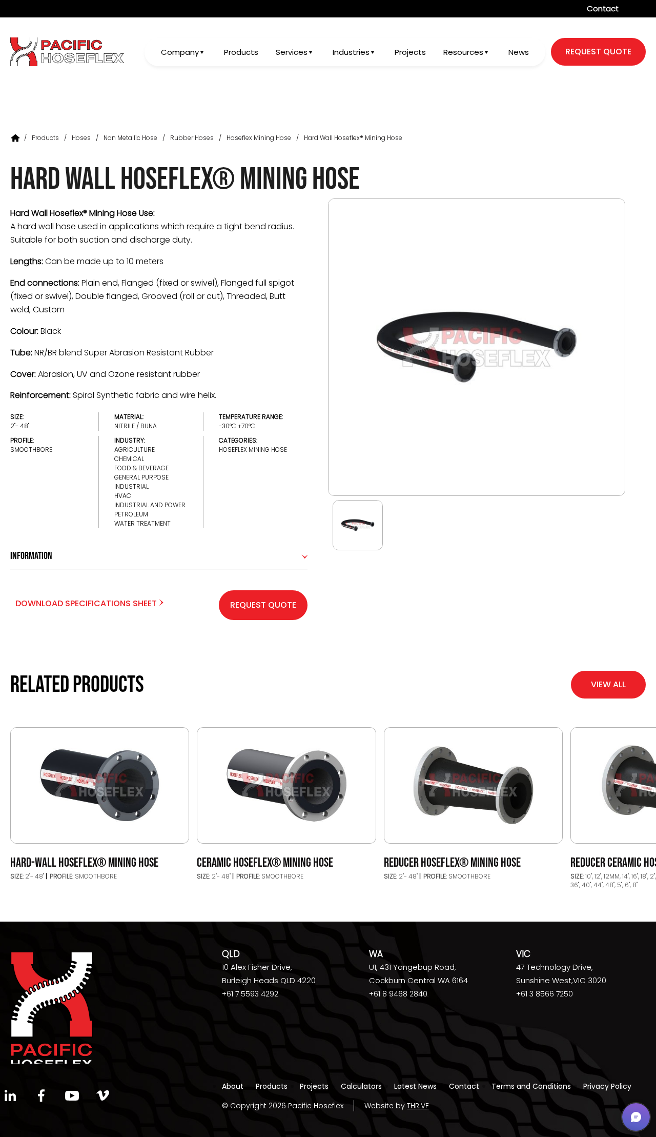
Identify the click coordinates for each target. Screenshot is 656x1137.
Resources (463, 52)
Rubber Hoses (192, 137)
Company (180, 52)
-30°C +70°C (237, 426)
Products (241, 52)
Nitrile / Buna (135, 426)
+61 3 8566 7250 (544, 994)
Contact (603, 8)
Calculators (361, 1086)
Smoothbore (31, 449)
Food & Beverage (141, 468)
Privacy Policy (607, 1086)
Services (292, 52)
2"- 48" (19, 426)
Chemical (129, 458)
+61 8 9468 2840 (398, 994)
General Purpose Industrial (141, 482)
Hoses (81, 137)
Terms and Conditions (531, 1086)
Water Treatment (142, 523)
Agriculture (134, 449)
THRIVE (418, 1106)
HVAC (122, 495)
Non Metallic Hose (130, 137)
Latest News (415, 1086)
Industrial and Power (150, 505)
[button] (636, 1117)
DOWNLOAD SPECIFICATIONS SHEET (87, 603)
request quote (598, 51)
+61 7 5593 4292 (250, 994)
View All (608, 684)
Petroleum (131, 514)
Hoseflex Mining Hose (259, 137)
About (232, 1086)
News (518, 52)
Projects (410, 52)
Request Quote (263, 605)
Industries (351, 52)
